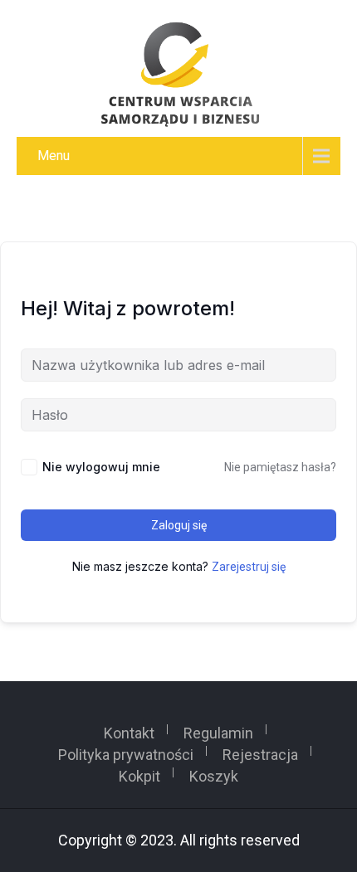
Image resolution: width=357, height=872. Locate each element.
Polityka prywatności (125, 751)
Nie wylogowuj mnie (101, 467)
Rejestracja (260, 751)
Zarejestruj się (249, 566)
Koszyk (213, 772)
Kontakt (129, 729)
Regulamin (218, 729)
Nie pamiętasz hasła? (280, 467)
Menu (53, 155)
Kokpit (139, 772)
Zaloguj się (179, 525)
